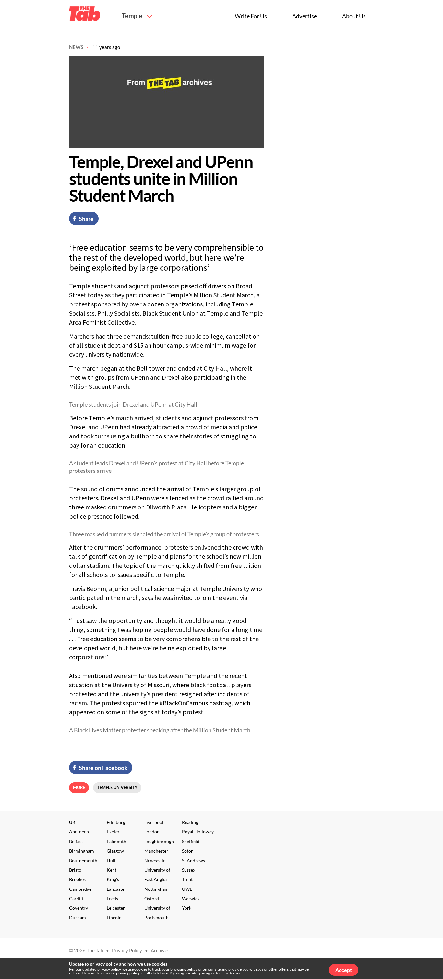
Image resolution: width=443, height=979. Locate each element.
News (76, 47)
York (186, 908)
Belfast (76, 841)
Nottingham (156, 889)
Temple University (117, 787)
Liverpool (153, 822)
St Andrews (193, 860)
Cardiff (76, 898)
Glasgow (115, 851)
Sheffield (190, 841)
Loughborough (159, 841)
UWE (187, 889)
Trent (187, 879)
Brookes (77, 879)
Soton (188, 851)
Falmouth (116, 841)
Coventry (78, 908)
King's (113, 879)
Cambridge (80, 889)
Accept (343, 970)
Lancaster (116, 889)
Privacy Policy (127, 950)
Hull (111, 860)
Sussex (188, 870)
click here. (160, 973)
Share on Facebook (103, 767)
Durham (77, 917)
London (152, 831)
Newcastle (154, 860)
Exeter (113, 831)
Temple (133, 15)
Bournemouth (83, 860)
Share (86, 218)
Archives (160, 950)
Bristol (76, 870)
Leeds (112, 898)
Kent (111, 870)
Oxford (151, 898)
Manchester (156, 851)
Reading (190, 822)
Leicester (116, 908)
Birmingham (81, 851)
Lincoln (114, 917)
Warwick (191, 898)
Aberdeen (79, 831)
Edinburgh (117, 822)
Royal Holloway (198, 831)
